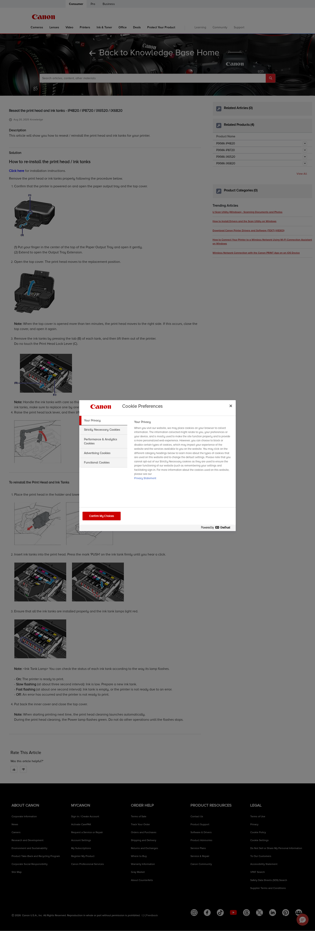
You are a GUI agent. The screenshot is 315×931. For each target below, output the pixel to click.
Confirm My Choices (101, 516)
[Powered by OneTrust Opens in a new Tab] (217, 528)
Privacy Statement (145, 478)
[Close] (231, 406)
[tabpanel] (183, 451)
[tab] (103, 420)
